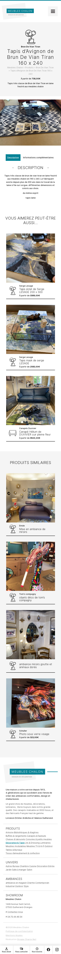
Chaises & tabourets (15, 839)
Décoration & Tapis (15, 843)
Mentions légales (14, 935)
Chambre (24, 866)
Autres (9, 866)
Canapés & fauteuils (36, 836)
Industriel (10, 886)
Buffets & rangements (16, 836)
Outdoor (49, 846)
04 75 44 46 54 (14, 916)
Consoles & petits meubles (39, 839)
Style (26, 886)
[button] (57, 122)
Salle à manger (19, 869)
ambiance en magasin (16, 883)
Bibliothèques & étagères (26, 832)
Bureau (16, 866)
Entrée (51, 866)
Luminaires (45, 843)
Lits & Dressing (32, 843)
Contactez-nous (15, 912)
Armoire (10, 832)
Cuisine (32, 866)
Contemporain (42, 883)
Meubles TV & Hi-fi (35, 846)
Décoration (42, 866)
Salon (29, 869)
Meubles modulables (16, 846)
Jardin (9, 869)
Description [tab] (13, 157)
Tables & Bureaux (14, 850)
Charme (31, 883)
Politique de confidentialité (19, 931)
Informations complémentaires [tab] (38, 157)
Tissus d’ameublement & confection (23, 853)
